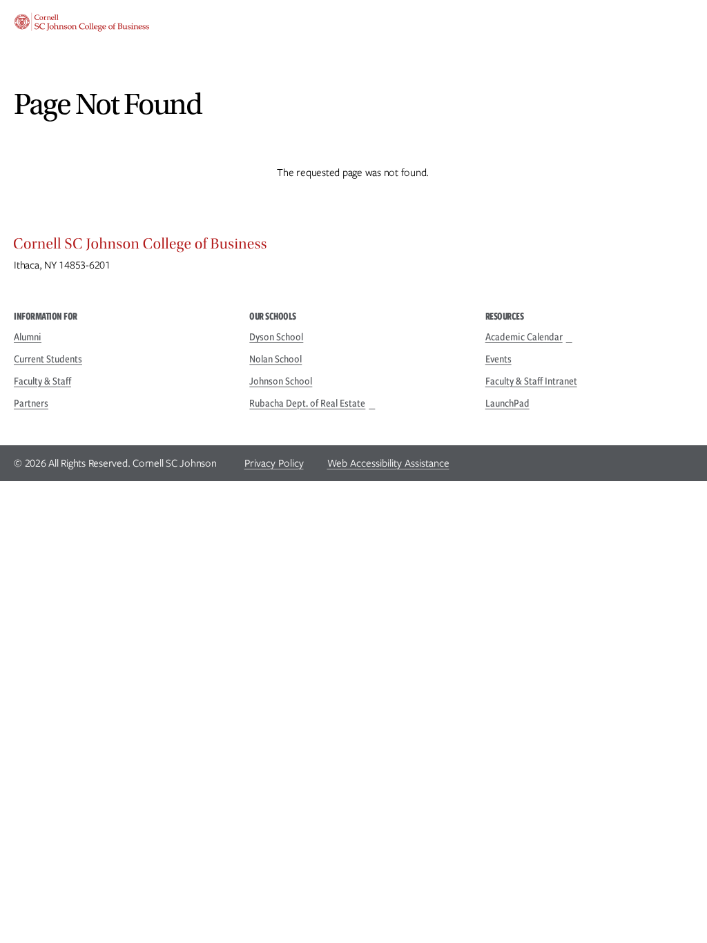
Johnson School (280, 381)
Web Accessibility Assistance (388, 463)
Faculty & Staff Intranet (531, 381)
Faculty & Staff (42, 381)
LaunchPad (507, 403)
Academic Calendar (524, 336)
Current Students (48, 359)
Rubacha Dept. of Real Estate (307, 403)
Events (498, 359)
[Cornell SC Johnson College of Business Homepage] (353, 247)
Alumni (27, 336)
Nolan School (275, 359)
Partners (31, 403)
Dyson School (276, 336)
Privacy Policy (274, 463)
